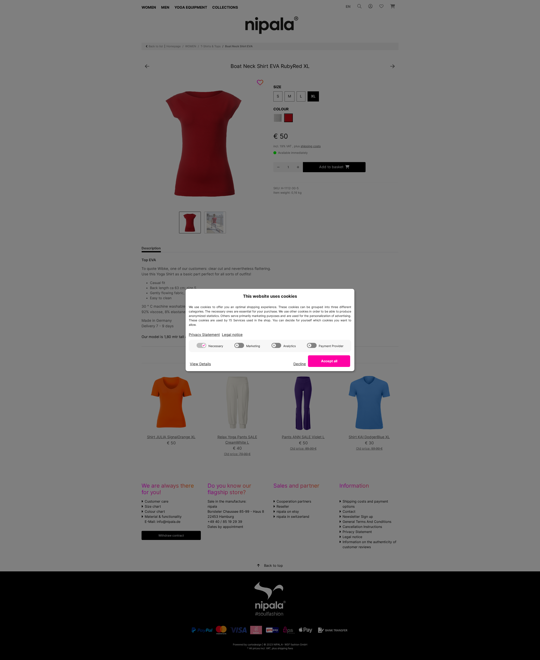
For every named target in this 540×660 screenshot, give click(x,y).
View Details (200, 364)
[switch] (201, 345)
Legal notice (232, 335)
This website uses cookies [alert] (270, 296)
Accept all (329, 361)
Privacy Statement (204, 335)
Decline (299, 364)
